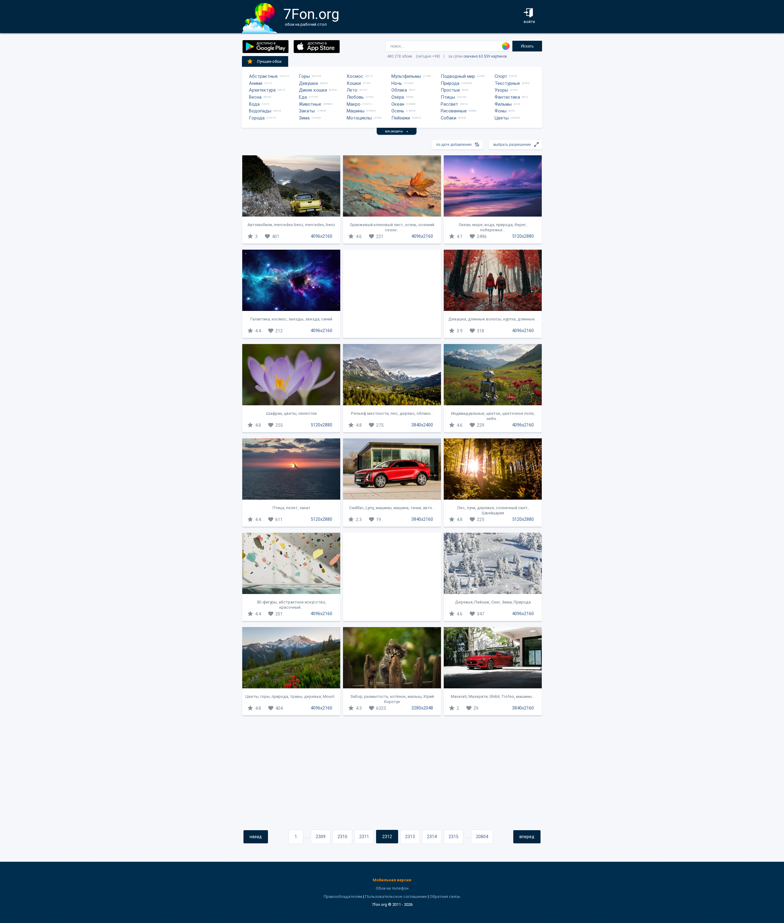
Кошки (354, 83)
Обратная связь (445, 896)
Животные (310, 104)
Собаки (448, 118)
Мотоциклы (359, 118)
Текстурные (507, 83)
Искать (527, 46)
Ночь (396, 83)
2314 (432, 836)
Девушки (308, 83)
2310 (342, 836)
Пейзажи (400, 118)
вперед (526, 836)
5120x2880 (523, 236)
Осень (397, 111)
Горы (304, 76)
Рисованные (454, 111)
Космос (355, 76)
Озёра (397, 97)
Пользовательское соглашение (396, 896)
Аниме (255, 83)
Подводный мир (458, 76)
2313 (410, 836)
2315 (453, 836)
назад (256, 836)
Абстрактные (263, 76)
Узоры (501, 90)
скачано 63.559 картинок (485, 56)
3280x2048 (422, 708)
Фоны (501, 111)
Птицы (448, 97)
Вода (254, 104)
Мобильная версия (392, 880)
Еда (303, 97)
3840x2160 (422, 519)
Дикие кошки (313, 90)
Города (257, 118)
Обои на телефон (392, 888)
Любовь (355, 97)
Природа (450, 83)
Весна (255, 97)
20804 (482, 836)
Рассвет (449, 104)
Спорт (501, 76)
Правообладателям (343, 896)
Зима (304, 118)
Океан (397, 104)
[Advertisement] (392, 294)
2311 (364, 836)
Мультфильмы (406, 76)
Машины (355, 111)
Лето (352, 90)
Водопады (260, 111)
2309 (321, 836)
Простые (450, 90)
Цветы (502, 118)
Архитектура (262, 90)
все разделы (396, 131)
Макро (353, 104)
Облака (399, 90)
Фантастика (507, 97)
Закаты (307, 111)
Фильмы (503, 104)
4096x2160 (321, 236)
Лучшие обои (269, 61)
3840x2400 (422, 425)
